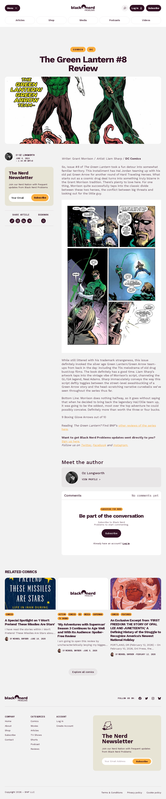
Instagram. (120, 445)
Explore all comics (83, 671)
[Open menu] (12, 8)
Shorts (34, 739)
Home (8, 721)
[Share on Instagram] (18, 221)
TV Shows (36, 735)
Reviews (35, 749)
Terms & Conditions (112, 792)
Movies (34, 726)
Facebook (99, 445)
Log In (135, 8)
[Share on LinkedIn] (23, 221)
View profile (89, 479)
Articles (35, 730)
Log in (126, 543)
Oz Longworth (27, 155)
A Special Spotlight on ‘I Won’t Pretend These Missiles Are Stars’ (30, 622)
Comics (35, 721)
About (8, 726)
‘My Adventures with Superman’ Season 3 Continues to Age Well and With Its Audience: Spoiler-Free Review (81, 630)
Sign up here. (71, 441)
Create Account (64, 726)
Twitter (86, 445)
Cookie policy (154, 792)
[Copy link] (12, 221)
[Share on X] (29, 221)
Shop (8, 730)
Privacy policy (134, 792)
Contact (9, 739)
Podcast (35, 744)
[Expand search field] (125, 8)
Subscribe (153, 8)
